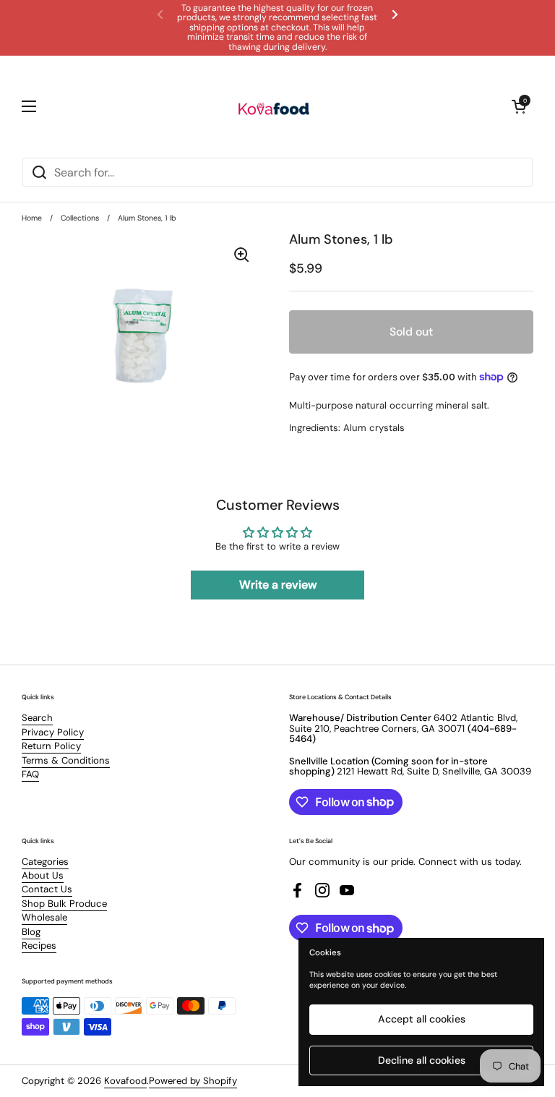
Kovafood (125, 1081)
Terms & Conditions (66, 760)
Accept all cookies (421, 1018)
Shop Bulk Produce (64, 903)
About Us (43, 875)
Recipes (39, 945)
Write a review (278, 584)
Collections (80, 218)
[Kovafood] (274, 106)
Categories (45, 861)
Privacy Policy (53, 732)
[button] (518, 106)
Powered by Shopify (193, 1081)
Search (37, 718)
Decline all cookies (421, 1060)
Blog (31, 932)
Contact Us (47, 889)
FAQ (30, 774)
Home (32, 218)
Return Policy (51, 746)
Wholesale (44, 917)
